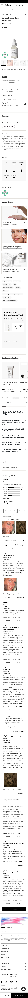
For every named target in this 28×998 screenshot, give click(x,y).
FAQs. (19, 80)
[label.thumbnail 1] (3, 63)
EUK (15, 284)
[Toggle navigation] (2, 5)
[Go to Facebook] (1, 981)
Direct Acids (16, 281)
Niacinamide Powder (7, 287)
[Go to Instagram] (6, 981)
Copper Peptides (7, 281)
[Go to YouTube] (11, 981)
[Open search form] (16, 5)
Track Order (4, 951)
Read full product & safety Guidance (12, 248)
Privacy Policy (15, 939)
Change (15, 974)
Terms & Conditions (5, 987)
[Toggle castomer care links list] (25, 963)
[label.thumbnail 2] (10, 63)
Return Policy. (12, 82)
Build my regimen (8, 126)
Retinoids (5, 290)
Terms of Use (21, 939)
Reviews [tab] (5, 462)
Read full (10, 224)
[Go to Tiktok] (16, 981)
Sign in (3, 954)
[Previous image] (2, 45)
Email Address (5, 931)
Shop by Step (12, 9)
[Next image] (25, 45)
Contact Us (9, 940)
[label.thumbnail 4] (23, 63)
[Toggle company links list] (25, 966)
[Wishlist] (25, 14)
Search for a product (11, 341)
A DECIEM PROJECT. (5, 989)
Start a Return (5, 948)
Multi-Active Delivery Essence (9, 300)
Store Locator (5, 957)
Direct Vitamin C (6, 284)
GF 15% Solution (6, 297)
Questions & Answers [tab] (10, 467)
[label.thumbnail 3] (16, 63)
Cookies (20, 988)
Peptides (18, 287)
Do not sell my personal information (9, 988)
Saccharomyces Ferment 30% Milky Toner (12, 294)
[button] (25, 116)
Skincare (4, 9)
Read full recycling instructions (11, 271)
